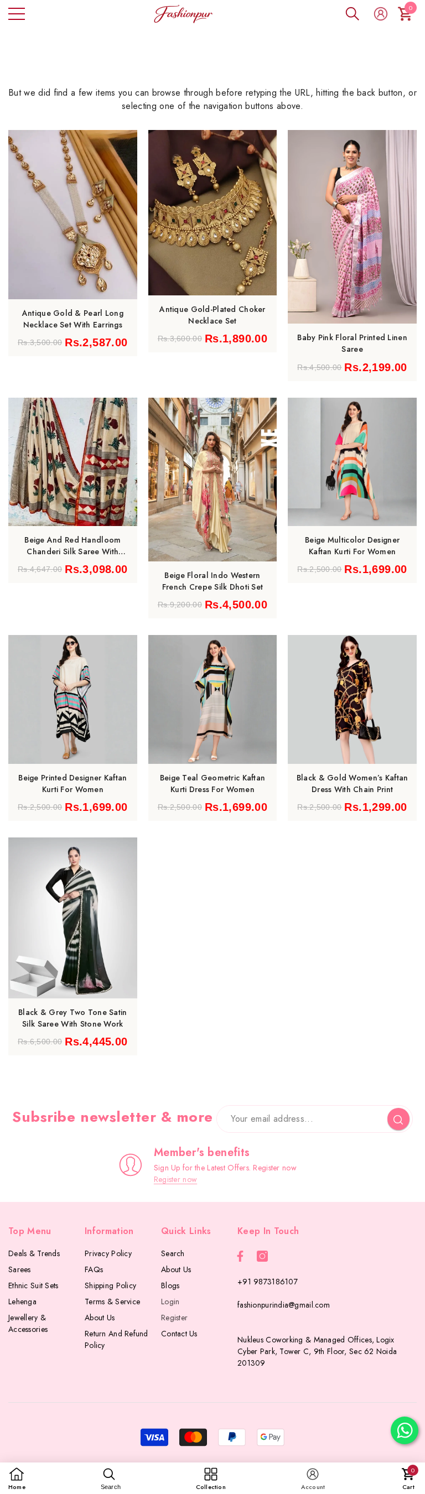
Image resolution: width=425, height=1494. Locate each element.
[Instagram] (262, 1256)
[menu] (16, 14)
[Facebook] (240, 1256)
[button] (352, 14)
